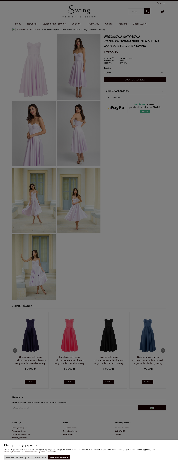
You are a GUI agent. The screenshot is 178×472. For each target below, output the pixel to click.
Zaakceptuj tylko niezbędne (17, 457)
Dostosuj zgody (39, 457)
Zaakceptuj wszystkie (59, 457)
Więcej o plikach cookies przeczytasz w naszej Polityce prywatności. (30, 452)
